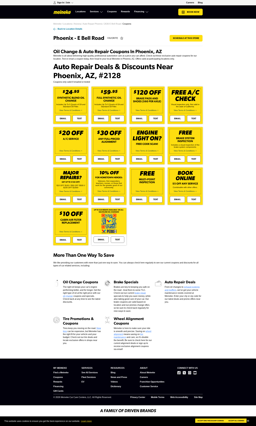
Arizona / (78, 24)
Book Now (193, 12)
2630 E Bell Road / (113, 24)
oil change (68, 296)
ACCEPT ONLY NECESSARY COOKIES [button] (210, 420)
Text (79, 118)
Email (63, 118)
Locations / (68, 24)
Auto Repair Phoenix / (93, 24)
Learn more (86, 421)
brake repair (140, 293)
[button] (249, 421)
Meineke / (58, 24)
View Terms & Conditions (69, 110)
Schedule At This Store (186, 38)
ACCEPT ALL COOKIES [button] (236, 420)
